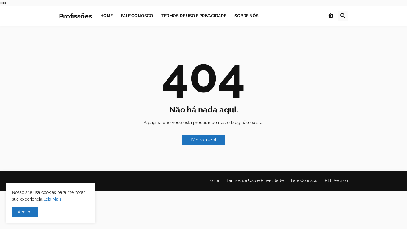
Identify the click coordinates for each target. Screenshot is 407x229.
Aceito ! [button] (25, 212)
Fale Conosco (304, 180)
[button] (331, 16)
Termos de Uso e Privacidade (255, 180)
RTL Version (336, 180)
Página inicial (203, 139)
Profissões (75, 16)
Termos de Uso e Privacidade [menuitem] (193, 15)
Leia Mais (52, 199)
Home (213, 180)
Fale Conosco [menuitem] (137, 15)
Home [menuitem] (106, 15)
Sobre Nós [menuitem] (246, 15)
